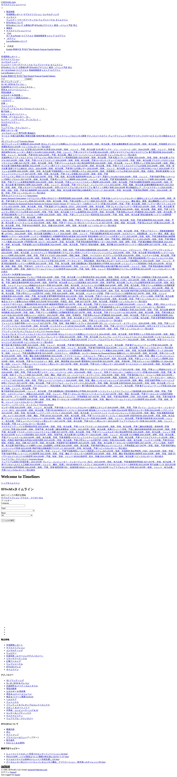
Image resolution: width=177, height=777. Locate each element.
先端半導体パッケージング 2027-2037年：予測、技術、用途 (41, 323)
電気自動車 (6, 92)
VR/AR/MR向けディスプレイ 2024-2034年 (69, 410)
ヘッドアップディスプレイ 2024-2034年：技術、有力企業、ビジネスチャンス (71, 413)
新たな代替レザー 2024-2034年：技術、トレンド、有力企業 (97, 168)
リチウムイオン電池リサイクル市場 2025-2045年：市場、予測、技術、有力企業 (38, 177)
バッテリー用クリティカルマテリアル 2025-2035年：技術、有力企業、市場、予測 (79, 166)
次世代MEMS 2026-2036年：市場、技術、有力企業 (142, 383)
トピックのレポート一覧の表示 (35, 147)
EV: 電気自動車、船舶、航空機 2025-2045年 (104, 244)
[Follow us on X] (91, 577)
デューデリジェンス (117, 136)
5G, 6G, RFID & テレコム (12, 84)
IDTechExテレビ (13, 667)
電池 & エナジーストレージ (13, 90)
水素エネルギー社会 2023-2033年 (113, 288)
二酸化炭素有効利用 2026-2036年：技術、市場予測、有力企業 (38, 282)
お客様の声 (29, 25)
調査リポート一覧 (9, 130)
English (9, 49)
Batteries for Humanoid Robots (21, 204)
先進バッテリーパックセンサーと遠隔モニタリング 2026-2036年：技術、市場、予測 (98, 407)
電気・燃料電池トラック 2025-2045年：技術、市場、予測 (142, 239)
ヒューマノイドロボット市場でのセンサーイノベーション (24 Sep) (37, 754)
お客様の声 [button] (23, 67)
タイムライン (61, 20)
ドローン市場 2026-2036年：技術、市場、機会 (34, 239)
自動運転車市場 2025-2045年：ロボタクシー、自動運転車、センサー (126, 234)
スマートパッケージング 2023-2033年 (90, 155)
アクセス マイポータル (31, 498)
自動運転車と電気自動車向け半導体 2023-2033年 (98, 263)
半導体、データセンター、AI (14, 117)
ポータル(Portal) (13, 36)
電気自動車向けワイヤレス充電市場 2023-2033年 (129, 269)
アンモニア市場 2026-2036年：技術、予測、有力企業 (51, 277)
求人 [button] (70, 67)
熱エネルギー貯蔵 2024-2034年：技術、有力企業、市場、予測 (110, 299)
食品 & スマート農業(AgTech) (14, 98)
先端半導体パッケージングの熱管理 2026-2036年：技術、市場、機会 (37, 454)
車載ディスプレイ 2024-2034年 (84, 323)
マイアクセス (27, 36)
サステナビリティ (9, 122)
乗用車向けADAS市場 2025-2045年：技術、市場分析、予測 (28, 258)
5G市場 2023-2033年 (34, 149)
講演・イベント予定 (63, 25)
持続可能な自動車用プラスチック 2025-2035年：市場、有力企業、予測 (105, 190)
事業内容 (10, 729)
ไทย (30, 49)
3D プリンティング (10, 81)
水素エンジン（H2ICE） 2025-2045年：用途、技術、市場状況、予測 (55, 315)
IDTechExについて (14, 25)
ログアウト (60, 36)
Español (50, 49)
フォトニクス (7, 106)
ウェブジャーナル (46, 20)
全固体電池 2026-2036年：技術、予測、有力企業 (23, 296)
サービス (5, 136)
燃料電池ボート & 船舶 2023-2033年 (17, 250)
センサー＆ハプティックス (18, 713)
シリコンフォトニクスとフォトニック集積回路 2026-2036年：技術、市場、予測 (87, 329)
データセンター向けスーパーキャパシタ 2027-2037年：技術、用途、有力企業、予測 (102, 223)
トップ (4, 483)
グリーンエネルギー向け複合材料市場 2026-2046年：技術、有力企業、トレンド (96, 163)
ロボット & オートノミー (12, 114)
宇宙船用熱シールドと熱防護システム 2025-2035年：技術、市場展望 (83, 171)
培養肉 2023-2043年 (38, 301)
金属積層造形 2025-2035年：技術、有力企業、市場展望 (142, 144)
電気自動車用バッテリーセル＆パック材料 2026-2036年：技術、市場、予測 (39, 215)
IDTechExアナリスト (43, 25)
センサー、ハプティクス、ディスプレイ (19, 119)
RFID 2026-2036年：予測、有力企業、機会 (52, 155)
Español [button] (45, 76)
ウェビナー (11, 20)
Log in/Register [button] (7, 73)
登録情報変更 (40, 36)
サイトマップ (12, 735)
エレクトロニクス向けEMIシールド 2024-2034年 (148, 168)
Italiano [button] (52, 76)
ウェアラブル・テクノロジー (14, 128)
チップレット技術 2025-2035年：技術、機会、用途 (38, 375)
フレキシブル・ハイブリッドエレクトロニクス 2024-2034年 (126, 337)
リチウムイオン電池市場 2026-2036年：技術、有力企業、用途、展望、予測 (133, 209)
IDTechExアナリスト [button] (38, 67)
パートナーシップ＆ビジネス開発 (70, 136)
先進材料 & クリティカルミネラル (17, 87)
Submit (28, 79)
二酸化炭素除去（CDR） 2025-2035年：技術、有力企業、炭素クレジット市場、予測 (93, 429)
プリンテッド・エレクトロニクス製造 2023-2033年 (63, 340)
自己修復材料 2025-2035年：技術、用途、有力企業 (48, 190)
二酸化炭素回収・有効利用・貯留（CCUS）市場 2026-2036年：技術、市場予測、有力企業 (62, 280)
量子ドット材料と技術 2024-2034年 (109, 187)
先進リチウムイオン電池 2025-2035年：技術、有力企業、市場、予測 (42, 201)
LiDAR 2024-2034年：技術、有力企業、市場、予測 (90, 326)
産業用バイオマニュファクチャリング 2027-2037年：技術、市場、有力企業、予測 (102, 437)
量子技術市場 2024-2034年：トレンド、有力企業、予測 (118, 348)
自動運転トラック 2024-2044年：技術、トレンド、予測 (68, 234)
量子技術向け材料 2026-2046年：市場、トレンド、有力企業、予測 (45, 185)
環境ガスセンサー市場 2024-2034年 (144, 410)
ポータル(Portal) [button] (8, 70)
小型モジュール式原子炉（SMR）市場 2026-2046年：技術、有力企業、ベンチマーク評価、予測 (65, 293)
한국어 (25, 49)
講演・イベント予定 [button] (58, 67)
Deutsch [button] (30, 76)
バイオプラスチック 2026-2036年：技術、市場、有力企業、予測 (65, 160)
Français (43, 49)
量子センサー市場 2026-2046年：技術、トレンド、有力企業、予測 (61, 348)
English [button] (4, 76)
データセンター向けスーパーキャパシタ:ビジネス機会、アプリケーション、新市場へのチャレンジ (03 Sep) (55, 762)
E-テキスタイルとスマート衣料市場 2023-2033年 (127, 464)
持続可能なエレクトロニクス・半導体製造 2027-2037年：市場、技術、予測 (83, 397)
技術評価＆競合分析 (45, 136)
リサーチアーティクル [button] (22, 65)
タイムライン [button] (56, 65)
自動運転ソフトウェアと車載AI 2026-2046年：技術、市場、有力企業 (114, 350)
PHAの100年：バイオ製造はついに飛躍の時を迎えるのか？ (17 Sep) (37, 757)
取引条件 (10, 740)
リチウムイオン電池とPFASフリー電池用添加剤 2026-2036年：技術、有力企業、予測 (73, 158)
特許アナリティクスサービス (140, 136)
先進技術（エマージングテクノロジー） (25, 656)
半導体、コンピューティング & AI (22, 710)
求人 (75, 25)
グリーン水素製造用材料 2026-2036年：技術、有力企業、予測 (40, 182)
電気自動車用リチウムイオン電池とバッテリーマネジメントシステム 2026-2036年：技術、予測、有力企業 (97, 253)
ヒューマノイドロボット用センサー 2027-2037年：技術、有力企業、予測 (60, 364)
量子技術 (5, 111)
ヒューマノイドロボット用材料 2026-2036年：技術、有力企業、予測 (101, 182)
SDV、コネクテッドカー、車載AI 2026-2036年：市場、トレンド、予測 (61, 266)
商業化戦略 (30, 136)
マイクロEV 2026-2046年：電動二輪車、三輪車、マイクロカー (73, 255)
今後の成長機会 (17, 136)
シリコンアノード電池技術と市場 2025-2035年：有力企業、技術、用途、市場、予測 (40, 220)
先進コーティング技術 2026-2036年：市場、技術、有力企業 (140, 158)
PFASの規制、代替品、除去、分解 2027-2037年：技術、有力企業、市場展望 (82, 301)
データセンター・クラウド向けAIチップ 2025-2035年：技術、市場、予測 (119, 369)
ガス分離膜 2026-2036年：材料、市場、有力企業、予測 (120, 285)
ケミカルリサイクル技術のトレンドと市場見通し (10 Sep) (32, 759)
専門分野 (23, 133)
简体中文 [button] (12, 76)
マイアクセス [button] (22, 70)
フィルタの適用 (8, 520)
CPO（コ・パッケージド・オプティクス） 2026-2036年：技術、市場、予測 (133, 323)
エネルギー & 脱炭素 (11, 95)
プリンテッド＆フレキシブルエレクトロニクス (23, 109)
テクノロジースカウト (97, 136)
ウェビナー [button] (6, 65)
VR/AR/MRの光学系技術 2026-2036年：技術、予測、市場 (27, 467)
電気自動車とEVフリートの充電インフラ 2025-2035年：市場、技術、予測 (122, 236)
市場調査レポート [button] (9, 56)
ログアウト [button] (55, 70)
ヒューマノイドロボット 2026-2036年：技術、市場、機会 (128, 356)
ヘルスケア (6, 100)
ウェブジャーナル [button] (41, 65)
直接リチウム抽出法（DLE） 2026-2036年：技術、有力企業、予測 (38, 168)
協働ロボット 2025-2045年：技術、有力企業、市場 (140, 353)
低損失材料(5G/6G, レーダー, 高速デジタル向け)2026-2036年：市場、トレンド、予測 (115, 177)
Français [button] (38, 76)
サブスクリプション (32, 14)
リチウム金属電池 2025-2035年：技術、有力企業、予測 (95, 212)
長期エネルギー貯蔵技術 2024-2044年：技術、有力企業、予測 (116, 315)
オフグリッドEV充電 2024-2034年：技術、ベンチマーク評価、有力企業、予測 (139, 255)
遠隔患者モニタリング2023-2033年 (120, 307)
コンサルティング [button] (9, 62)
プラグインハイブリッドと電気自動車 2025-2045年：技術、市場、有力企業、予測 (94, 258)
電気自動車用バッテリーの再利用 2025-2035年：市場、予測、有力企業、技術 (40, 263)
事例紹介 (31, 133)
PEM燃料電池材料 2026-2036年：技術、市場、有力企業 (103, 291)
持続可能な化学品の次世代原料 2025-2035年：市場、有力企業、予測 (46, 440)
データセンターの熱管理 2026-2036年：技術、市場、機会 (83, 399)
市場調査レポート (14, 14)
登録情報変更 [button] (35, 70)
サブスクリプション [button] (10, 59)
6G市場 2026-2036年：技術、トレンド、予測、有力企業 (69, 149)
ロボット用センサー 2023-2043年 (110, 364)
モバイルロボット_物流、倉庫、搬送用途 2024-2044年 (56, 361)
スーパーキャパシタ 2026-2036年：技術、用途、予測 (38, 223)
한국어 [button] (20, 76)
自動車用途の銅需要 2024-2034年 (25, 166)
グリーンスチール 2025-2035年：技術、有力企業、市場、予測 (69, 288)
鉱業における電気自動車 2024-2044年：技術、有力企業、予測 (55, 244)
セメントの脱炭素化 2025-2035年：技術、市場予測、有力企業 (97, 282)
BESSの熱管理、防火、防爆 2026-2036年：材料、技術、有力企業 (57, 225)
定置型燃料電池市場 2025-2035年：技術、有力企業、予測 (73, 296)
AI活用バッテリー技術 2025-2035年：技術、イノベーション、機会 (105, 201)
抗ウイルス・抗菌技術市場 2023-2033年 (30, 304)
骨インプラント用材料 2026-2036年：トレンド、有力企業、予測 (84, 179)
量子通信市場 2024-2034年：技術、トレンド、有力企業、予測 (100, 345)
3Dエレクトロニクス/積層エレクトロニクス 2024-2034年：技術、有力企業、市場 (78, 144)
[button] (10, 12)
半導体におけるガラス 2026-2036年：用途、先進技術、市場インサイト (111, 378)
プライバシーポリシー (16, 737)
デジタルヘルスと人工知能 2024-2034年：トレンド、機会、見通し (129, 304)
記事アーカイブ (13, 661)
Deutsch (36, 49)
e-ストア (51, 36)
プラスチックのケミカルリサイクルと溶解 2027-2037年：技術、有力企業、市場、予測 (56, 432)
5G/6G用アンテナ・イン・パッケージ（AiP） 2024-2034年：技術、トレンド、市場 (134, 149)
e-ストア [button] (46, 70)
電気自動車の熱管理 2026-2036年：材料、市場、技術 (147, 454)
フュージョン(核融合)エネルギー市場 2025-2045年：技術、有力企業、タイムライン (55, 285)
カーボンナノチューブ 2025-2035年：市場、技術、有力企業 (124, 160)
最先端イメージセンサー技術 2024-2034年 (108, 410)
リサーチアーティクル (27, 20)
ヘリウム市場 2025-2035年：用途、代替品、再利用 (138, 171)
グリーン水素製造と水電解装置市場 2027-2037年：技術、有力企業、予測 (74, 312)
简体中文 (17, 49)
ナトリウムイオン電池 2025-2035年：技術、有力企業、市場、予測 (110, 220)
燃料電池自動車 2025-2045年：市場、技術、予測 (57, 250)
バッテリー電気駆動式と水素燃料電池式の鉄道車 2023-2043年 (58, 236)
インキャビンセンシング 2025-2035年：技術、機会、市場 (123, 380)
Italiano (57, 49)
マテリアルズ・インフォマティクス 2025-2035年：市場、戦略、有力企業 (110, 185)
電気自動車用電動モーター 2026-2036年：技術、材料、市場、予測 (111, 242)
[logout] (13, 772)
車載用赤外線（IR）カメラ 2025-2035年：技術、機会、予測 (64, 359)
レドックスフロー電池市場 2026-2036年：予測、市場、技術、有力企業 (107, 215)
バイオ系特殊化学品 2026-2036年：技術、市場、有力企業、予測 (105, 277)
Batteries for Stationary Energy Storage (50, 204)
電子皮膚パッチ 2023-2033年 (31, 307)
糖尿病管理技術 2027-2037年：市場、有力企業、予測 (73, 304)
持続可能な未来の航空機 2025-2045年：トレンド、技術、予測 (124, 266)
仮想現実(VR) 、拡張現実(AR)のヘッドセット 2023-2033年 (82, 467)
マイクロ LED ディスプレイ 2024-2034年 (31, 329)
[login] (17, 775)
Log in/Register (12, 41)
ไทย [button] (25, 76)
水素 (3, 103)
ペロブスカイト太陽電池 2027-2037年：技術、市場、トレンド (138, 293)
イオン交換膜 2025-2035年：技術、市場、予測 (86, 174)
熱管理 (4, 125)
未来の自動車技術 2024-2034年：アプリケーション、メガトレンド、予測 (113, 250)
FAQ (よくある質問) (15, 743)
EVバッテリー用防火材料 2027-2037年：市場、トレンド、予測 (37, 451)
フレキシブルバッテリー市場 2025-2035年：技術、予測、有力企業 (141, 206)
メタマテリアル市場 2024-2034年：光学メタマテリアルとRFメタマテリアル (113, 152)
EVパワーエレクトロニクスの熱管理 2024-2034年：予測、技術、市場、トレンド (68, 269)
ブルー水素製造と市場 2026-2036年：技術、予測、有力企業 (140, 310)
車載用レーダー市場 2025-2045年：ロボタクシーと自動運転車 (54, 350)
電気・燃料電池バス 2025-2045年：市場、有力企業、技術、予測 (86, 239)
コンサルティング (51, 14)
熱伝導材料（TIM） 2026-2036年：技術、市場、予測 (142, 397)
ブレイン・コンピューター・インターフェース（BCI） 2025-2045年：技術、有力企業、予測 (86, 462)
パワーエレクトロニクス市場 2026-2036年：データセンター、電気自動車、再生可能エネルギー (71, 261)
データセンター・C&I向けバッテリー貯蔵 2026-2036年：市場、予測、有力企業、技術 (106, 204)
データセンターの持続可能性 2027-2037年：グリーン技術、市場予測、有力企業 (137, 296)
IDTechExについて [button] (9, 67)
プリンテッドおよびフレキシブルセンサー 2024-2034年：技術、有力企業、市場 (124, 340)
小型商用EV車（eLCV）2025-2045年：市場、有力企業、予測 (52, 242)
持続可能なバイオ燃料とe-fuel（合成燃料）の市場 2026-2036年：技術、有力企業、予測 (41, 299)
